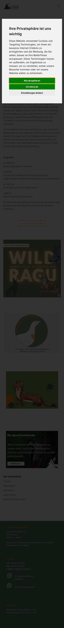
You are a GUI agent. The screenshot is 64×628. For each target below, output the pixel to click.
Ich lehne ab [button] (32, 86)
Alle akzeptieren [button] (32, 80)
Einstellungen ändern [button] (32, 93)
